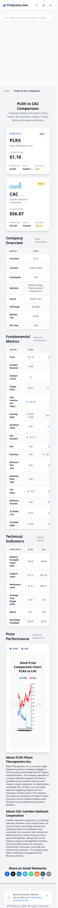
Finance (26, 225)
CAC (14, 194)
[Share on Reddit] (37, 874)
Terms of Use (21, 900)
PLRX (15, 140)
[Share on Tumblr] (42, 874)
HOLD (38, 225)
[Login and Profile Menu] (44, 5)
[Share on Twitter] (13, 874)
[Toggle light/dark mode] (37, 5)
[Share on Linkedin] (19, 874)
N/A (38, 169)
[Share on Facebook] (7, 874)
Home (6, 90)
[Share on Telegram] (25, 874)
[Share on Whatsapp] (31, 874)
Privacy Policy (35, 897)
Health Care (29, 169)
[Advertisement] (29, 55)
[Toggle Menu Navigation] (50, 5)
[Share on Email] (48, 874)
